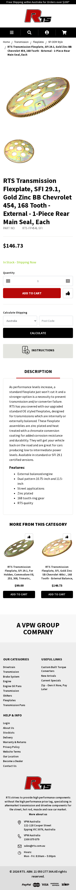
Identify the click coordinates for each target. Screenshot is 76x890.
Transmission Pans (14, 705)
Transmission (11, 672)
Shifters (7, 695)
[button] (11, 33)
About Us (8, 728)
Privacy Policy (11, 747)
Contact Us (9, 766)
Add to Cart (32, 293)
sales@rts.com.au (34, 846)
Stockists (8, 732)
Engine (7, 681)
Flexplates (9, 700)
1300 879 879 (31, 839)
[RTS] (38, 15)
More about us (38, 814)
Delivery (8, 737)
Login (6, 723)
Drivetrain (9, 667)
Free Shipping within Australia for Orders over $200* (38, 2)
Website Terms (12, 751)
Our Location (10, 756)
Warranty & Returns (14, 742)
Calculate (38, 333)
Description (38, 371)
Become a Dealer (13, 761)
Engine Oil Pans (12, 686)
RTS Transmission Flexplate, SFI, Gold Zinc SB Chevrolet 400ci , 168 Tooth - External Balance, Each (57, 574)
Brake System (11, 676)
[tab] (38, 373)
